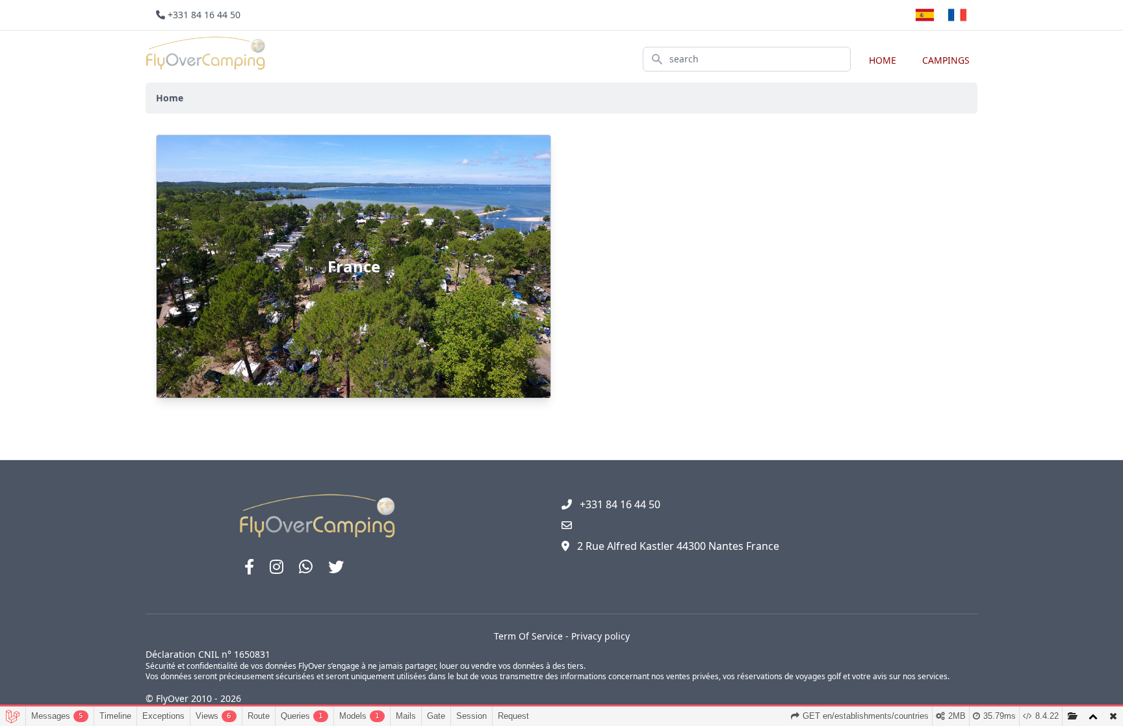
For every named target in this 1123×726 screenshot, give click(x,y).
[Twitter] (336, 566)
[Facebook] (249, 566)
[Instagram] (277, 566)
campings (946, 60)
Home (882, 60)
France (354, 266)
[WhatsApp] (306, 566)
